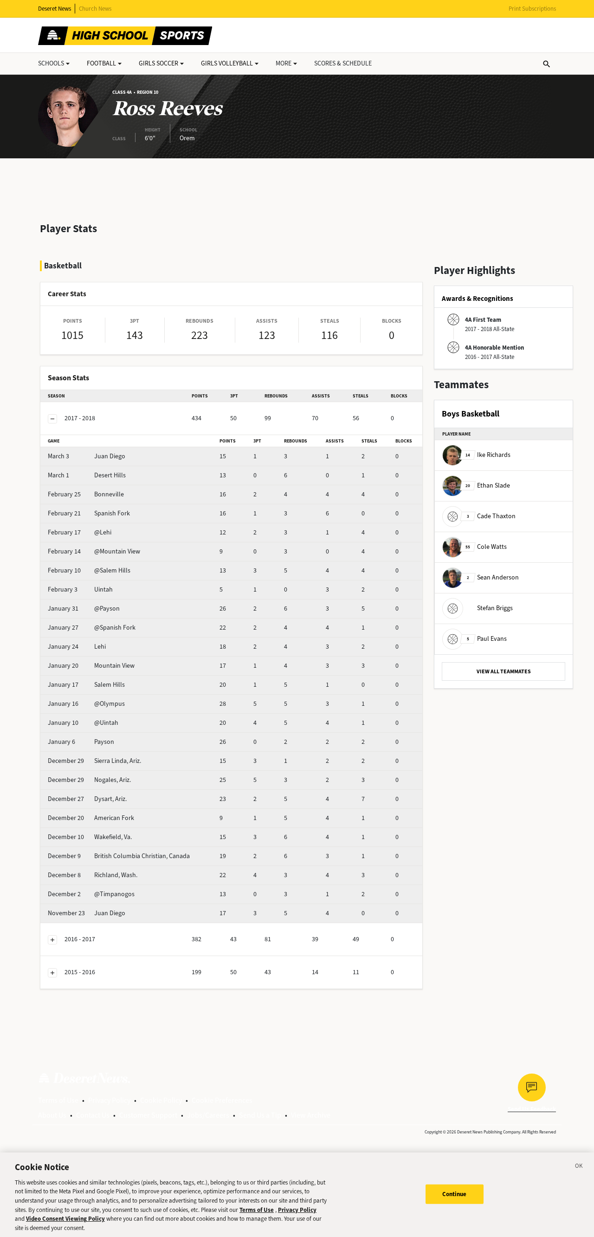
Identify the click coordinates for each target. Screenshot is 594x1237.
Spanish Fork (89, 513)
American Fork (91, 818)
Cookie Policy (161, 1100)
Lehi (77, 646)
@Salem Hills (89, 570)
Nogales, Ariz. (89, 779)
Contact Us (93, 1115)
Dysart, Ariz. (87, 798)
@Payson (84, 608)
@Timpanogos (91, 894)
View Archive (310, 1115)
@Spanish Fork (92, 627)
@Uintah (83, 722)
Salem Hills (86, 684)
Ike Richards (487, 454)
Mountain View (91, 665)
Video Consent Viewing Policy (65, 1219)
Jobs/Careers (208, 1115)
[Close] (579, 1167)
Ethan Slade (487, 485)
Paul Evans (487, 638)
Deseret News (54, 9)
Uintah (80, 589)
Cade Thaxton (491, 516)
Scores (343, 63)
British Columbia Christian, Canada (119, 856)
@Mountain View (94, 551)
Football (101, 63)
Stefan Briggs (495, 608)
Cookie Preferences (222, 1100)
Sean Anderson (493, 577)
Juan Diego (86, 456)
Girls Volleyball (227, 63)
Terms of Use (58, 1100)
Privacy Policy (109, 1100)
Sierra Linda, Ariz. (94, 760)
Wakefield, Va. (90, 837)
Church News (95, 9)
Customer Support (148, 1115)
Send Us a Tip (260, 1115)
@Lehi (79, 532)
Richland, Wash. (92, 875)
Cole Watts (486, 546)
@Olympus (86, 703)
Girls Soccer (158, 63)
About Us (52, 1115)
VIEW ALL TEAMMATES (504, 671)
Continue (454, 1194)
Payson (81, 741)
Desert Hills (87, 475)
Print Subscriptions (532, 9)
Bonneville (86, 494)
